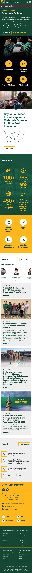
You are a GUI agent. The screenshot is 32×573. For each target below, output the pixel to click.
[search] (26, 2)
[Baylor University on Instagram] (12, 567)
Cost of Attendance (7, 556)
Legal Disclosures (6, 561)
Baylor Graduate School (13, 484)
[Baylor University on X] (16, 567)
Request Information (19, 32)
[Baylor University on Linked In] (19, 567)
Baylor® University (14, 569)
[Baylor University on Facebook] (9, 567)
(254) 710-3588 (9, 506)
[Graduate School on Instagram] (3, 489)
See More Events (24, 444)
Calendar (5, 542)
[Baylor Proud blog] (6, 567)
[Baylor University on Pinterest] (22, 567)
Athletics (5, 535)
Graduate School (8, 6)
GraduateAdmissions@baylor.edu (14, 503)
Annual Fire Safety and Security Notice (8, 553)
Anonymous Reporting (8, 550)
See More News (25, 259)
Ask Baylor (5, 538)
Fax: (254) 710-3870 (11, 509)
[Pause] (28, 151)
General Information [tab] (8, 530)
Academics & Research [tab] (22, 530)
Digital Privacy (6, 558)
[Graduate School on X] (7, 489)
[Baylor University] (10, 2)
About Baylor (5, 533)
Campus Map (6, 545)
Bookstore (5, 540)
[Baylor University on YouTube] (25, 567)
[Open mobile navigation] (30, 2)
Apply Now (6, 32)
